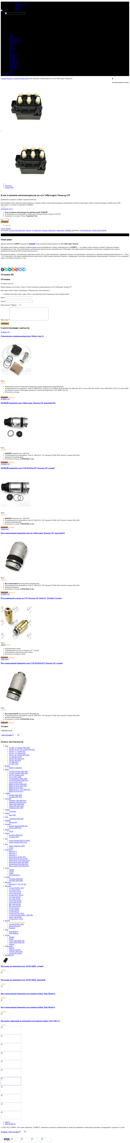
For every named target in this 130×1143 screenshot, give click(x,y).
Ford (6, 817)
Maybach (8, 882)
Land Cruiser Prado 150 (16, 942)
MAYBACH (13, 60)
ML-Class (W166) (15, 906)
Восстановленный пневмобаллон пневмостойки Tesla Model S (28, 1007)
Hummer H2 (13, 822)
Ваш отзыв (5, 320)
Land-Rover (9, 850)
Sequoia (11, 944)
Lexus (7, 868)
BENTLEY (13, 66)
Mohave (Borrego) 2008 (17, 846)
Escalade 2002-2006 (15, 795)
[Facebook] (2, 267)
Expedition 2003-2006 (16, 819)
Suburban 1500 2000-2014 (17, 800)
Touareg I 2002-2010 (49, 230)
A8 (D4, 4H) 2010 (15, 760)
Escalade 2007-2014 (15, 797)
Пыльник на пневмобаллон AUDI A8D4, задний (22, 966)
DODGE (12, 49)
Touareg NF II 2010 (15, 953)
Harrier (11, 939)
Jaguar (7, 833)
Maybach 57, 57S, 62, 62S (17, 884)
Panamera (12, 928)
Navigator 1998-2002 (16, 879)
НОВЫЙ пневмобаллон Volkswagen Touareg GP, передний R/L (28, 403)
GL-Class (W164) (15, 897)
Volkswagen (60, 230)
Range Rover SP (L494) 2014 (18, 864)
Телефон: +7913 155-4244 (10, 1132)
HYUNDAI (13, 55)
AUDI (11, 35)
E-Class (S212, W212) (16, 895)
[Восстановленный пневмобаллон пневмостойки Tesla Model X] (5, 990)
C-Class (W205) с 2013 (16, 888)
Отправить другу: (7, 209)
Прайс (17, 6)
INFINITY (12, 59)
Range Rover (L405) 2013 (17, 857)
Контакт (8, 75)
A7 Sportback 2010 (15, 757)
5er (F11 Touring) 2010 (16, 775)
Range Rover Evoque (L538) (18, 859)
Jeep (6, 839)
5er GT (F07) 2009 (15, 777)
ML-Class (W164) (15, 904)
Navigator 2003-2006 (16, 880)
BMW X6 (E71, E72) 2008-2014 (19, 789)
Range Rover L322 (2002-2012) (19, 860)
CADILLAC (13, 64)
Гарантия (18, 8)
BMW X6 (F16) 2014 (16, 791)
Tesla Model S (13, 931)
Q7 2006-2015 (36, 230)
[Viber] (17, 267)
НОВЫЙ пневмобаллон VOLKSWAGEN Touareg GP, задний (27, 468)
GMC (11, 71)
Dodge (7, 813)
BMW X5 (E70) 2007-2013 (18, 786)
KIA (10, 51)
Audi (6, 746)
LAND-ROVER (14, 42)
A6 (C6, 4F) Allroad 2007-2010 (19, 755)
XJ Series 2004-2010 (15, 835)
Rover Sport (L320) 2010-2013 (19, 866)
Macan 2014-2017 (15, 926)
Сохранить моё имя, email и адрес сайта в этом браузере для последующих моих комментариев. (36, 294)
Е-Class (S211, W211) (16, 919)
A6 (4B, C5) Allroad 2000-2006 (19, 748)
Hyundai (7, 824)
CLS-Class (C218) (15, 891)
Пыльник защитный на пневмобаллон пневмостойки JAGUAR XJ (30, 1021)
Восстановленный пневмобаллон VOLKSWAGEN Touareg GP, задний (31, 663)
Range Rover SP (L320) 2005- (19, 862)
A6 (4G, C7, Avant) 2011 (17, 751)
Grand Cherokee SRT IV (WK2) (19, 840)
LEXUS (11, 44)
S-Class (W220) (14, 910)
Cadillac (7, 793)
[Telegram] (24, 267)
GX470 (11, 871)
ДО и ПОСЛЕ (10, 73)
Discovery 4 (13, 855)
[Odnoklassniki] (13, 267)
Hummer (8, 820)
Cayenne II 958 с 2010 (16, 924)
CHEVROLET (14, 68)
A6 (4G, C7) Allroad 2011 (17, 753)
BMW (11, 37)
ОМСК (7, 1122)
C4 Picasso (12, 811)
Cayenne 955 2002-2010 (20, 78)
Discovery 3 (13, 853)
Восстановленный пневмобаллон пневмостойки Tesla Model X (28, 994)
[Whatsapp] (6, 267)
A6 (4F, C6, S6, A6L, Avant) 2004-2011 (22, 749)
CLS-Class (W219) (15, 893)
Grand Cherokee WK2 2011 (18, 842)
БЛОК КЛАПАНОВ (99, 230)
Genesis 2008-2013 (15, 828)
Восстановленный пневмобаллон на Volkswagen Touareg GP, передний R (33, 533)
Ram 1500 (12, 815)
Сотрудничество (20, 4)
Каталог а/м (19, 10)
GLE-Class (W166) (15, 900)
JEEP (10, 46)
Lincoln (7, 877)
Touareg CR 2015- (15, 950)
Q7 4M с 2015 (13, 764)
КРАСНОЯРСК (10, 1124)
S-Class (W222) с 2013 (16, 913)
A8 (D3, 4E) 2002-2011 (16, 759)
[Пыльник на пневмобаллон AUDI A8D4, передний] (5, 976)
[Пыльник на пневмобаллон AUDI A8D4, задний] (5, 962)
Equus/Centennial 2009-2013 (18, 826)
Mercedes (8, 886)
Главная (17, 2)
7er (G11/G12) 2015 (15, 782)
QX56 (11, 831)
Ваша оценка (6, 305)
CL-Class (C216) (14, 890)
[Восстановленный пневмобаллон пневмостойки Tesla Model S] (5, 1003)
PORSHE (12, 57)
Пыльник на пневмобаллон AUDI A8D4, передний (23, 980)
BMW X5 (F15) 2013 (16, 788)
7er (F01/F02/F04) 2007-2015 (18, 780)
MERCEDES (13, 39)
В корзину (5, 221)
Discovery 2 (13, 851)
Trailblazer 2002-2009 (16, 808)
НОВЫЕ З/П (69, 230)
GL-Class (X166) (14, 899)
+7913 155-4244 (6, 735)
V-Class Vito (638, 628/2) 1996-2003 (21, 915)
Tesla (6, 930)
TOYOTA (12, 48)
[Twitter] (20, 267)
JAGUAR (12, 69)
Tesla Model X (13, 933)
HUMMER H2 (14, 62)
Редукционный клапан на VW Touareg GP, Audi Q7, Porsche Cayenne (31, 598)
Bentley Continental (15, 768)
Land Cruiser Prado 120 (16, 940)
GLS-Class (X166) (15, 902)
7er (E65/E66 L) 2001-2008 (18, 779)
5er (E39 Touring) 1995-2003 (18, 771)
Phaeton (11, 948)
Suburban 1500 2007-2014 (17, 802)
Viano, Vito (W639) (15, 917)
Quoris (11, 848)
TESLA (11, 53)
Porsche (9, 78)
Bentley (7, 766)
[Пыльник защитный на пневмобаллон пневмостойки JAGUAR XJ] (5, 1017)
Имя (3, 297)
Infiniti (7, 829)
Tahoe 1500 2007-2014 (16, 806)
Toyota (7, 935)
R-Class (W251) (14, 908)
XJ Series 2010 (14, 837)
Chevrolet (8, 799)
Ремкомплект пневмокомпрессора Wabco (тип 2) (22, 336)
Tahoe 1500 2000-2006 (16, 804)
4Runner (12, 937)
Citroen (7, 809)
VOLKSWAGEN (15, 40)
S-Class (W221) (14, 911)
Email (3, 301)
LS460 (11, 873)
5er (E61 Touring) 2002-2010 (18, 773)
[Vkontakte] (9, 267)
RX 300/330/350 (14, 875)
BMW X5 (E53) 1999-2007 (18, 784)
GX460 (11, 870)
